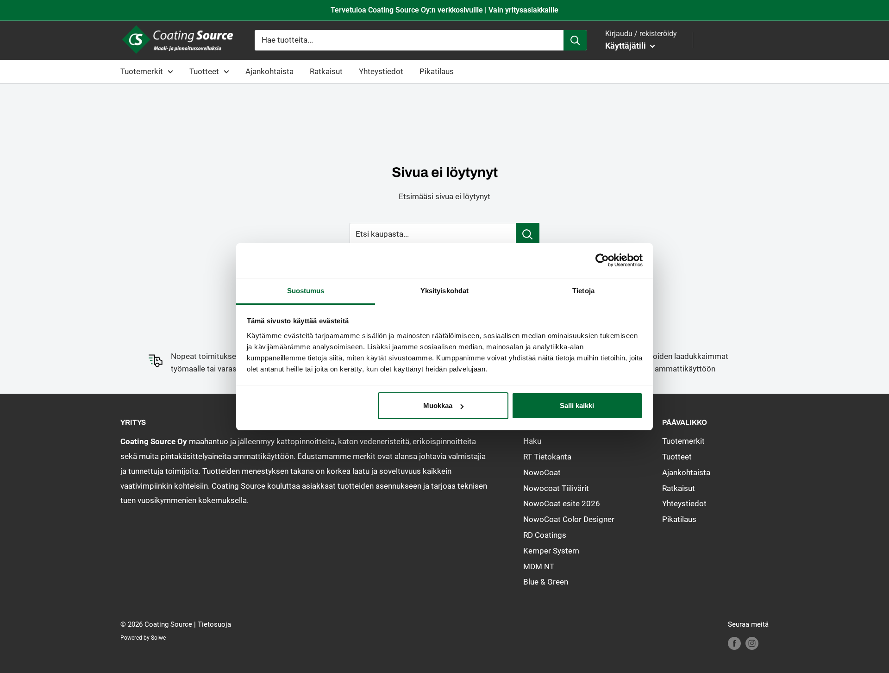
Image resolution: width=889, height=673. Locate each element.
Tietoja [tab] (583, 291)
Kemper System (551, 550)
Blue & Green (545, 581)
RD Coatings (544, 535)
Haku (532, 441)
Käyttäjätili (626, 45)
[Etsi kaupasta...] (527, 234)
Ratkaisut (326, 70)
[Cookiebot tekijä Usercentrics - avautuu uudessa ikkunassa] (602, 260)
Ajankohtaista (269, 70)
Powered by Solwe (143, 638)
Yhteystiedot (381, 70)
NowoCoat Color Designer (568, 519)
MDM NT (538, 566)
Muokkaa (437, 405)
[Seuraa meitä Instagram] (751, 643)
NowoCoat (542, 472)
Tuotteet (204, 70)
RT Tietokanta (547, 456)
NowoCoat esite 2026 (561, 503)
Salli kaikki (577, 405)
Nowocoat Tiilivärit (556, 488)
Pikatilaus (436, 70)
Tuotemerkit (141, 70)
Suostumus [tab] (306, 291)
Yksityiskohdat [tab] (444, 291)
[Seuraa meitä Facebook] (734, 643)
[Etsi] (575, 40)
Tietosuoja (214, 624)
